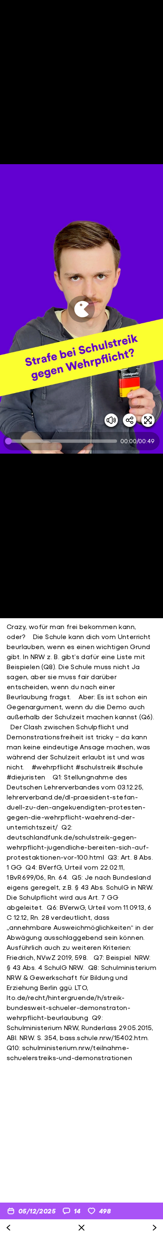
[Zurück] (8, 1227)
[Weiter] (154, 1227)
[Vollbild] (148, 420)
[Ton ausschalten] (111, 420)
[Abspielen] (81, 309)
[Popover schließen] (81, 1227)
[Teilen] (129, 420)
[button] (81, 309)
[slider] (62, 441)
